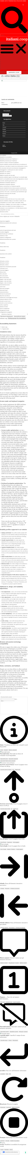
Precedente (12, 927)
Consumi (3, 61)
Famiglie (3, 63)
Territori (3, 67)
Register (4, 146)
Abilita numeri (23, 963)
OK (10, 1074)
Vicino (11, 1149)
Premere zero (9, 1002)
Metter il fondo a (11, 849)
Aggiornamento (15, 1107)
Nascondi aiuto (4, 758)
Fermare (3, 1140)
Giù (13, 769)
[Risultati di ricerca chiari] (0, 218)
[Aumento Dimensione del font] (0, 241)
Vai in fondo (3, 849)
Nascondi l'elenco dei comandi (8, 761)
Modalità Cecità (4, 195)
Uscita (2, 1149)
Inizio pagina (16, 842)
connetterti (8, 102)
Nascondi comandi (13, 758)
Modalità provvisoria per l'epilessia (8, 159)
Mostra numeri (4, 963)
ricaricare (8, 1107)
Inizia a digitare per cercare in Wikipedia (10, 216)
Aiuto (2, 750)
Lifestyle (3, 65)
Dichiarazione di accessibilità (16, 318)
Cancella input (4, 1040)
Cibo (2, 59)
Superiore (9, 842)
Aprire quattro (16, 1002)
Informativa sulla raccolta (5, 1153)
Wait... (16, 699)
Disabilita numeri (14, 1031)
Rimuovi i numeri (23, 1031)
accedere (3, 1074)
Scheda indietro (4, 927)
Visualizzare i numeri (14, 963)
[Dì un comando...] (0, 695)
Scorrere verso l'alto (5, 809)
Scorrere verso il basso (6, 769)
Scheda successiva (14, 888)
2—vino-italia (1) (24, 78)
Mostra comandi (13, 750)
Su (11, 809)
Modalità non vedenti (5, 171)
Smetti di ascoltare (14, 1140)
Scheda (2, 888)
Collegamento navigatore (6, 312)
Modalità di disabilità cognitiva (7, 182)
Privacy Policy (5, 114)
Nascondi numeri (5, 1031)
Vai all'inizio (3, 842)
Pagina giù (17, 769)
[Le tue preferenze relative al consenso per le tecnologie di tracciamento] (25, 1152)
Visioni (3, 68)
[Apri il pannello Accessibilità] (0, 693)
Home (2, 57)
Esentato (6, 1149)
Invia (7, 1074)
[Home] (1, 78)
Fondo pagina (19, 849)
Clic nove (3, 1002)
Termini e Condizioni (7, 115)
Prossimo (7, 888)
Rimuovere (15, 1040)
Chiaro (10, 1040)
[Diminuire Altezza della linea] (0, 252)
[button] (14, 49)
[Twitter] (23, 4)
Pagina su (15, 809)
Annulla (7, 1140)
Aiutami (6, 750)
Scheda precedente (20, 927)
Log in (4, 145)
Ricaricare (3, 1107)
